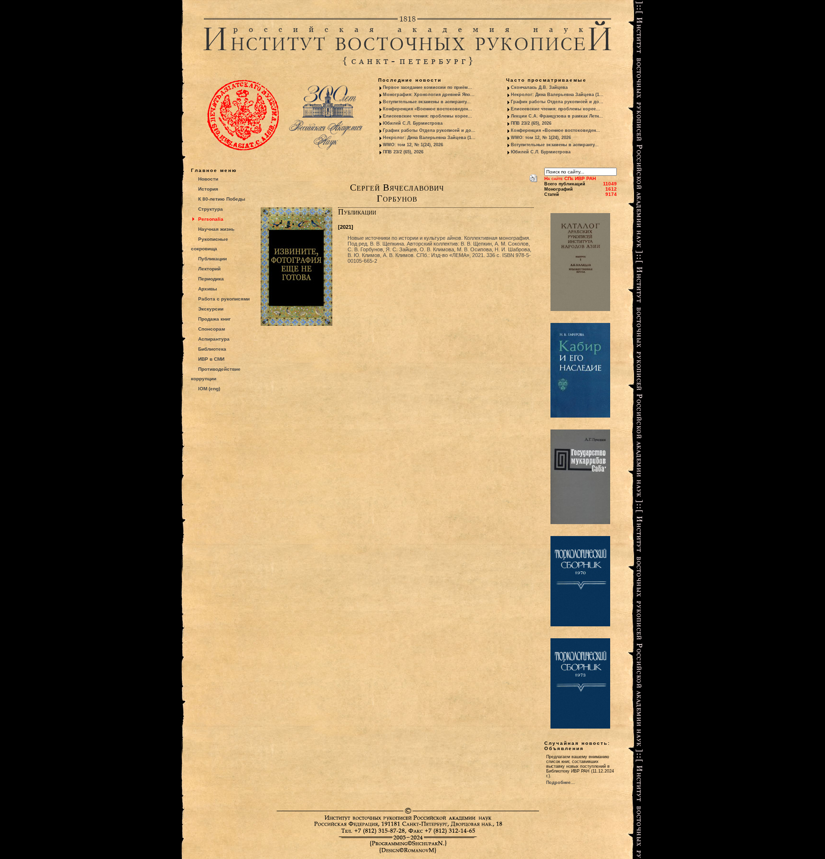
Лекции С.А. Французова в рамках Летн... (557, 116)
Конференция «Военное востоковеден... (427, 109)
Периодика (211, 278)
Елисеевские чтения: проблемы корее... (427, 116)
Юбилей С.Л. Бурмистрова (413, 123)
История (208, 189)
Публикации (212, 258)
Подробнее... (560, 782)
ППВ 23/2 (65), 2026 (403, 152)
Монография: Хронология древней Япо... (429, 94)
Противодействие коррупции (216, 373)
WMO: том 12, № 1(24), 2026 (413, 144)
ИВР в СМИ (211, 359)
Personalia (210, 219)
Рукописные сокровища (209, 243)
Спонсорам (211, 329)
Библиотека (212, 349)
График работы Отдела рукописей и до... (429, 130)
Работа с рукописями (224, 298)
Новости (208, 179)
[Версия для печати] (533, 176)
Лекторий (209, 268)
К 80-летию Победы (221, 199)
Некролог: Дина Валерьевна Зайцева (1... (429, 137)
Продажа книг (214, 319)
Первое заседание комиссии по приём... (427, 87)
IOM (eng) (209, 388)
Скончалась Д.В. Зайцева (539, 87)
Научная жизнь (216, 229)
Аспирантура (214, 339)
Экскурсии (210, 308)
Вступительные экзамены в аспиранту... (427, 101)
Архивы (207, 288)
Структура (210, 209)
